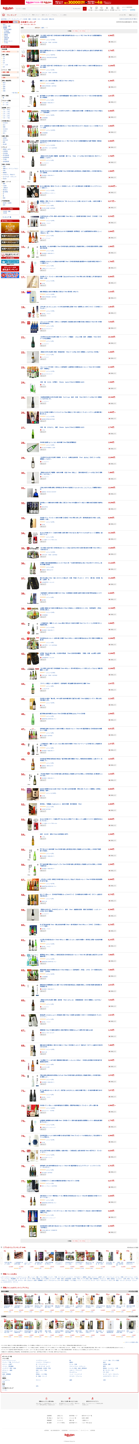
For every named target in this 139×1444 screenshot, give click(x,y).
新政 (4, 198)
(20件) (40, 1311)
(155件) (81, 1311)
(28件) (20, 1311)
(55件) (51, 1311)
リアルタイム (54, 14)
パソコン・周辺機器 (10, 1278)
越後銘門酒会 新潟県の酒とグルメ (49, 718)
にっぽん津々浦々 (45, 688)
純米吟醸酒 (7, 32)
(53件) (10, 1336)
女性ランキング (45, 14)
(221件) (112, 1311)
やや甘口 (5, 129)
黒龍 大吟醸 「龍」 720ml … (49, 1331)
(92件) (10, 1311)
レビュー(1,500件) (51, 793)
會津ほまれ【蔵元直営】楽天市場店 (49, 57)
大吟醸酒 (6, 31)
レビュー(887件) (50, 55)
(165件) (71, 1268)
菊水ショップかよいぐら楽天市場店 (49, 1185)
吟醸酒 (6, 34)
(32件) (61, 1336)
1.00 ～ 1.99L (6, 111)
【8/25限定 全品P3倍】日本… (28, 1306)
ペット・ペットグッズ (83, 1280)
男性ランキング (35, 14)
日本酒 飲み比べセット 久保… (80, 1263)
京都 (4, 91)
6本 (4, 67)
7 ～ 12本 (5, 64)
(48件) (132, 1336)
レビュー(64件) (50, 703)
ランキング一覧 (7, 217)
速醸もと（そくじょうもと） (11, 168)
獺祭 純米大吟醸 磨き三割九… (49, 1306)
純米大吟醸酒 (7, 29)
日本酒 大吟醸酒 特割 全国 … (59, 1331)
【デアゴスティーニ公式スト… (59, 1263)
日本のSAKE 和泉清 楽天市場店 (49, 42)
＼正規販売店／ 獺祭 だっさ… (79, 1306)
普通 (4, 127)
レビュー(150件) (50, 672)
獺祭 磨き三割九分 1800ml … (90, 1306)
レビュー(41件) (50, 1140)
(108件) (30, 1336)
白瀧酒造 (5, 151)
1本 (4, 56)
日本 (4, 77)
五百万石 (5, 140)
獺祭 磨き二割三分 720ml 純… (39, 1306)
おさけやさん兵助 (45, 1067)
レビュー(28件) (50, 83)
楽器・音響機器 (38, 1280)
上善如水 (5, 187)
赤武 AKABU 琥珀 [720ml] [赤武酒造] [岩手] (54, 834)
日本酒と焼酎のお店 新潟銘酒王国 (49, 1230)
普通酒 (6, 39)
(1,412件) (82, 1268)
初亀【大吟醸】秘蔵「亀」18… (39, 1331)
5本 (4, 62)
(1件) (51, 1268)
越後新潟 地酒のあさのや (47, 569)
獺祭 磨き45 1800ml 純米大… (59, 1306)
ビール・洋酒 (119, 1277)
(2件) (132, 1311)
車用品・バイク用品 (70, 1280)
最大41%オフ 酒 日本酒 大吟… (90, 1263)
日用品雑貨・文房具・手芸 (72, 1278)
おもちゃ (30, 1280)
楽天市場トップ (5, 19)
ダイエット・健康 (105, 1278)
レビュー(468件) (50, 1108)
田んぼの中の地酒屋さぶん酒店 (48, 447)
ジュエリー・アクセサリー (74, 1277)
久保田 (5, 185)
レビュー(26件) (50, 220)
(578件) (30, 1311)
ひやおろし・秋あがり (9, 174)
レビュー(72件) (50, 281)
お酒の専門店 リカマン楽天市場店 (49, 147)
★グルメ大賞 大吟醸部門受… (18, 1331)
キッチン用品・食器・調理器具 (89, 1278)
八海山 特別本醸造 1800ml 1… (49, 1263)
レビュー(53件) (50, 70)
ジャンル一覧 (122, 14)
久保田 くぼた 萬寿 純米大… (69, 1306)
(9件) (132, 1268)
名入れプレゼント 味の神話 (48, 1110)
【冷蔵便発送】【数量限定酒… (110, 1331)
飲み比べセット (8, 41)
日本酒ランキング (28, 22)
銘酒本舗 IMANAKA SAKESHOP (49, 491)
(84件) (91, 1268)
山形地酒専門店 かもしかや (48, 582)
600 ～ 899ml (6, 51)
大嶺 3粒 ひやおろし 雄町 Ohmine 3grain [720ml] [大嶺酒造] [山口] (62, 427)
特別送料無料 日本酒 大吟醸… (28, 1331)
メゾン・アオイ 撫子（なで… (29, 1263)
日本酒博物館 (45, 117)
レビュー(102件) (50, 145)
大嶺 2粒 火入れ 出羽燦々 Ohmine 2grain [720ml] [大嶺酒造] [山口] (62, 382)
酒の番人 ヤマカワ (46, 223)
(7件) (40, 1268)
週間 (42, 27)
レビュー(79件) (50, 311)
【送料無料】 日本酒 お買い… (18, 1306)
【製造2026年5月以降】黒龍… (120, 1331)
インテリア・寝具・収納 (57, 1278)
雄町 (4, 142)
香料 (4, 205)
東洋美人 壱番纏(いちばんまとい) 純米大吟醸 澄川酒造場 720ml (61, 804)
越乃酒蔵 (44, 599)
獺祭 (4, 183)
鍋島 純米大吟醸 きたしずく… (131, 1306)
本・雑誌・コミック (119, 1280)
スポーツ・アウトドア (8, 1280)
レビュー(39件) (50, 959)
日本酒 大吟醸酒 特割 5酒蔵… (69, 1331)
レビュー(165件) (50, 552)
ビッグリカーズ (45, 162)
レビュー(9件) (50, 642)
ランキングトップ (26, 14)
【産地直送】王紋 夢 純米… (100, 1263)
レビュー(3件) (50, 1019)
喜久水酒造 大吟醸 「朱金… (100, 1331)
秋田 (4, 88)
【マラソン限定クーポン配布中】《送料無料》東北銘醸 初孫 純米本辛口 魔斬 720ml (65, 683)
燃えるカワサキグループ (47, 328)
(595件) (20, 1336)
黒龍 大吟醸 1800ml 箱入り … (90, 1331)
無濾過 (5, 172)
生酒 (4, 170)
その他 (6, 42)
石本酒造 (5, 153)
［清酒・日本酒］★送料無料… (119, 1264)
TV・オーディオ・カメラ (24, 1278)
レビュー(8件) (50, 205)
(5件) (20, 1268)
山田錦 (5, 138)
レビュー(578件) (50, 39)
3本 (4, 58)
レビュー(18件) (50, 445)
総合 (4, 24)
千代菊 (5, 159)
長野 (4, 86)
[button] (96, 9)
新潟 (4, 82)
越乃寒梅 (5, 191)
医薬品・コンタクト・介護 (118, 1278)
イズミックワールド (46, 238)
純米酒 (6, 36)
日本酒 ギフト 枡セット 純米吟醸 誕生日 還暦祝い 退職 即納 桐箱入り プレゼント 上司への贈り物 (69, 1105)
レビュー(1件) (50, 160)
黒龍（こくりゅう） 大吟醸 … (131, 1331)
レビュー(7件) (50, 1183)
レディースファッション (7, 1277)
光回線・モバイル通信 (42, 1278)
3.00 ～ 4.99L (6, 116)
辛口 (4, 125)
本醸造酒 (6, 37)
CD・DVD (60, 1280)
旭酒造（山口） (7, 149)
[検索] (85, 9)
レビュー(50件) (50, 627)
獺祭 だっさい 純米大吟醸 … (120, 1306)
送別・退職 (6, 72)
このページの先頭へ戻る (131, 1342)
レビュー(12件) (50, 1124)
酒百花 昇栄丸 (45, 506)
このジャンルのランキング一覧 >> (128, 19)
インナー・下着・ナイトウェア (56, 1277)
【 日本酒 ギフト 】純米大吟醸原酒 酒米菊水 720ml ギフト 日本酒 (59, 1180)
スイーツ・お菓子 (97, 1277)
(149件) (91, 1311)
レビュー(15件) (50, 371)
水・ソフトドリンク (108, 1277)
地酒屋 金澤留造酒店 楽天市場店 (49, 85)
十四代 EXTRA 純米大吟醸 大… (100, 1306)
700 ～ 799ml (6, 109)
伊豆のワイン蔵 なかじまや (48, 1032)
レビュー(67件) (50, 883)
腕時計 (85, 1277)
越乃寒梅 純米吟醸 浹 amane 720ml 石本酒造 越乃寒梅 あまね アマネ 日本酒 (62, 713)
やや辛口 (5, 123)
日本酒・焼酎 (27, 19)
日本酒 (34, 19)
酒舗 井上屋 (44, 901)
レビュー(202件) (50, 130)
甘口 (4, 133)
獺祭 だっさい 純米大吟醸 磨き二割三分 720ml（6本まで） (57, 80)
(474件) (61, 1311)
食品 (89, 1277)
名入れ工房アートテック (47, 1157)
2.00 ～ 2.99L (6, 113)
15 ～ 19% (5, 102)
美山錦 (5, 144)
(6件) (40, 1336)
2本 (4, 61)
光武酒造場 (6, 161)
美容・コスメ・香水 (132, 1278)
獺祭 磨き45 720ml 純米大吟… (110, 1306)
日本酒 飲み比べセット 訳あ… (69, 1263)
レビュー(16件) (50, 294)
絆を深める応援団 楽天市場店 (48, 208)
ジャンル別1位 (63, 14)
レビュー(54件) (50, 612)
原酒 (4, 166)
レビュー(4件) (50, 567)
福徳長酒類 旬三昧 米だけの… (131, 1263)
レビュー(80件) (50, 115)
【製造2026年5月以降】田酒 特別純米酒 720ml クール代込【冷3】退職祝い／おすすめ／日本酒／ (69, 352)
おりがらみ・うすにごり (9, 176)
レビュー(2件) (50, 100)
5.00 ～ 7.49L (6, 118)
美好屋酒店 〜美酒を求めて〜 (48, 102)
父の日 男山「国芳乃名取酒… (110, 1263)
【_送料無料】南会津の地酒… (18, 1263)
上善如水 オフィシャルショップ (48, 268)
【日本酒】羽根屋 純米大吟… (39, 1263)
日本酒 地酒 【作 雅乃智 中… (8, 1306)
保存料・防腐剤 (7, 203)
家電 (33, 1278)
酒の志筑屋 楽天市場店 (47, 735)
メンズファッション (21, 1277)
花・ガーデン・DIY (21, 1280)
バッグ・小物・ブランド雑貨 (39, 1277)
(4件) (71, 1336)
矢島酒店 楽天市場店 (46, 809)
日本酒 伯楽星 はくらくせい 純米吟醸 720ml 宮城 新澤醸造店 (58, 442)
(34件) (71, 1311)
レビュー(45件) (50, 522)
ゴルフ (110, 1280)
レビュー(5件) (50, 235)
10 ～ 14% (5, 104)
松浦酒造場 (6, 157)
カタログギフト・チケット (10, 1282)
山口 (4, 84)
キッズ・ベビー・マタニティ (99, 1280)
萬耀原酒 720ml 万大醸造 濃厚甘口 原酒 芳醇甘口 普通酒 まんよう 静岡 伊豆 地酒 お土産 (66, 1030)
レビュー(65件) (50, 974)
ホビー (46, 1280)
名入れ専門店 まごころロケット (48, 193)
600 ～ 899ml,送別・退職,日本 (46, 19)
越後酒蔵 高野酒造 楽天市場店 (48, 419)
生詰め (5, 178)
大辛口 (5, 131)
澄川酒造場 (6, 155)
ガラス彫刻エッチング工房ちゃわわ (49, 539)
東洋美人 (5, 189)
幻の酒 (43, 283)
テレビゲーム (53, 1280)
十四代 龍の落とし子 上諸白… (8, 1263)
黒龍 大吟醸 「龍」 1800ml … (80, 1331)
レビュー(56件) (50, 190)
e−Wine (43, 384)
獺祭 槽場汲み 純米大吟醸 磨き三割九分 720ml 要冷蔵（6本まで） (59, 291)
